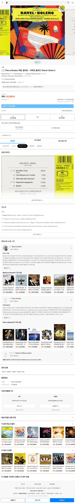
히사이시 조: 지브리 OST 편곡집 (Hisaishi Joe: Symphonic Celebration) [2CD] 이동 (7, 436)
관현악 (14, 372)
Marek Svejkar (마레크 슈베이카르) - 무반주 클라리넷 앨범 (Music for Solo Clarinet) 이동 (21, 338)
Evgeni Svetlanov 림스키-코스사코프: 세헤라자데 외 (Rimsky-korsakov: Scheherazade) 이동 (32, 462)
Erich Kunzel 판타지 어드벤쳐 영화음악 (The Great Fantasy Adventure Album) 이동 (45, 436)
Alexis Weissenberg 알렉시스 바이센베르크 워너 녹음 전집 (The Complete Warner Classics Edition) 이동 (34, 283)
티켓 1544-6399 (30, 488)
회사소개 (43, 493)
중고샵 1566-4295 (41, 488)
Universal (4, 76)
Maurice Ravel (5, 74)
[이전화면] (2, 2)
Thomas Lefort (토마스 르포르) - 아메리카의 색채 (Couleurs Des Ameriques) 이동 (59, 284)
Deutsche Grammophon (15, 76)
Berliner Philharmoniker (33, 74)
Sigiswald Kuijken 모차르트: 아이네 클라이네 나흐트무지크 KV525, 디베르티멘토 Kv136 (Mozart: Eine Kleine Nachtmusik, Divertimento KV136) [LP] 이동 (7, 462)
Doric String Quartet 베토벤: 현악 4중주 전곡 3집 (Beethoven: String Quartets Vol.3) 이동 (58, 462)
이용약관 (15, 493)
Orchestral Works (9, 79)
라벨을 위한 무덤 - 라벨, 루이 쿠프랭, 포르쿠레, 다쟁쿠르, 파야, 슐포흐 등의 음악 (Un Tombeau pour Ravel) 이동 (21, 283)
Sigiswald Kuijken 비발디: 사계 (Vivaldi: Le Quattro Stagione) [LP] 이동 (20, 462)
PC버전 (38, 493)
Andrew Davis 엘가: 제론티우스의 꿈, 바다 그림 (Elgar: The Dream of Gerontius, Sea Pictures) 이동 (58, 436)
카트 (72, 3)
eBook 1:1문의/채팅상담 (53, 488)
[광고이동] (68, 2)
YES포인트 (4, 99)
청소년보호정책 (31, 493)
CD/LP (4, 372)
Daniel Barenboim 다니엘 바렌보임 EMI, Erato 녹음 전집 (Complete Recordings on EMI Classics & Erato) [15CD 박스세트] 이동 (8, 338)
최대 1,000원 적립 (67, 111)
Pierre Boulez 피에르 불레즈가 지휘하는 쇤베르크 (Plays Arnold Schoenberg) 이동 (47, 338)
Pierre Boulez (18, 74)
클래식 (9, 372)
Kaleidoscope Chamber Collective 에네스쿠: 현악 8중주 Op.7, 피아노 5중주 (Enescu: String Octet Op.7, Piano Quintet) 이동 (20, 436)
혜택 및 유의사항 (19, 410)
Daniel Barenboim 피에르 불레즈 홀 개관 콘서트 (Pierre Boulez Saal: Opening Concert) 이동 (59, 336)
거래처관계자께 (49, 493)
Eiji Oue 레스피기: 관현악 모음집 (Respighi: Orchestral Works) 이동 (32, 436)
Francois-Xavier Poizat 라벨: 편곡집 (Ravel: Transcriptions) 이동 (8, 283)
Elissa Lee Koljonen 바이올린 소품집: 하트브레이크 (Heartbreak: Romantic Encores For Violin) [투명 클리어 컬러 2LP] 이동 (47, 283)
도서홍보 (57, 493)
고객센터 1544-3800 (19, 488)
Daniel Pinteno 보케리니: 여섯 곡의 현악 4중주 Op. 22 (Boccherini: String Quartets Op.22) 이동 (45, 463)
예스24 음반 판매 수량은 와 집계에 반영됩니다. (23, 87)
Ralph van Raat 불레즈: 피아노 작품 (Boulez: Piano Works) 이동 (34, 338)
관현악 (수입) (21, 372)
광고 (61, 493)
